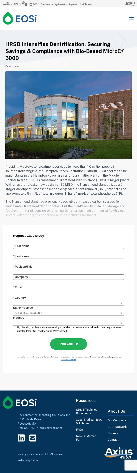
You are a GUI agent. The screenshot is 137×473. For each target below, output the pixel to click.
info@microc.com (50, 428)
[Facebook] (44, 438)
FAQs (79, 429)
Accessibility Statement (50, 454)
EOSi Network (117, 427)
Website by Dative (28, 460)
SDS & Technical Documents (87, 411)
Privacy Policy (26, 454)
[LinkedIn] (21, 438)
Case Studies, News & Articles (89, 421)
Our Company (117, 420)
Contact (113, 439)
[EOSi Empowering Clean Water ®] (20, 18)
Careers (113, 433)
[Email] (32, 438)
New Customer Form (86, 437)
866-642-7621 (27, 428)
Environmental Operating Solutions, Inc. (44, 415)
